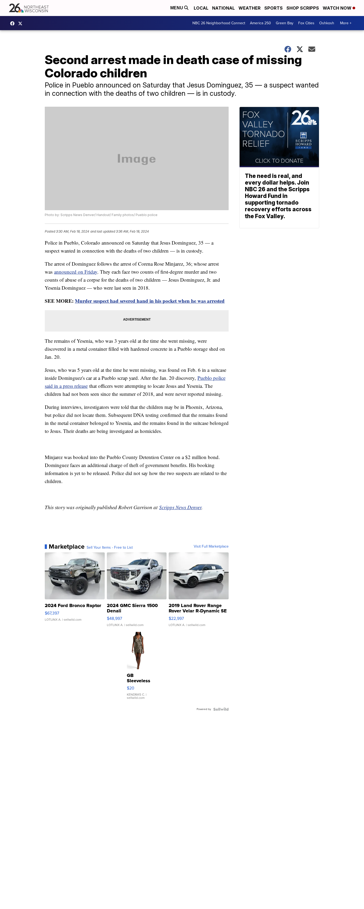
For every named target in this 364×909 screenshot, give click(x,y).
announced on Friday (75, 271)
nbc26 (21, 23)
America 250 (260, 23)
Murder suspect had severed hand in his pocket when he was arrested (150, 300)
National (223, 8)
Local (201, 8)
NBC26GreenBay (13, 23)
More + (345, 23)
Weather (249, 8)
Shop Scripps (302, 8)
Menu (177, 8)
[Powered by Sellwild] (221, 709)
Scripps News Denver (180, 507)
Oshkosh (326, 23)
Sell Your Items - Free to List (110, 547)
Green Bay (284, 23)
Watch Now (338, 8)
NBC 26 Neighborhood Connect (218, 23)
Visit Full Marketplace (211, 546)
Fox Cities (306, 23)
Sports (273, 8)
